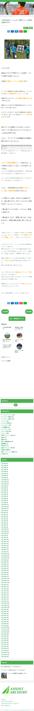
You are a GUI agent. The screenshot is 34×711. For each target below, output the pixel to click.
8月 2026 (3, 463)
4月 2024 (3, 521)
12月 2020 (4, 603)
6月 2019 (3, 640)
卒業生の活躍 (5, 449)
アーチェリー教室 (6, 419)
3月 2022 (3, 572)
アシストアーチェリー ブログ (10, 7)
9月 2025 (3, 486)
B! (16, 31)
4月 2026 (3, 471)
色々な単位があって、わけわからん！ (11, 666)
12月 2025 (4, 479)
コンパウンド (5, 425)
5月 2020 (3, 617)
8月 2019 (3, 636)
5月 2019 (3, 642)
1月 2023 (3, 551)
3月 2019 (3, 646)
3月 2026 (3, 473)
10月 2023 (4, 533)
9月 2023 (3, 535)
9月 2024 (3, 510)
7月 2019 (3, 638)
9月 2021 (3, 584)
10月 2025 (4, 484)
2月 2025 (3, 500)
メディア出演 (5, 431)
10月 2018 (4, 656)
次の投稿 (5, 311)
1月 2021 (3, 601)
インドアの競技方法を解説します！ (17, 673)
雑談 (2, 439)
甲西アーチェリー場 (6, 435)
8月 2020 (3, 611)
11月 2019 (4, 630)
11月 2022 (4, 556)
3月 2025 (3, 498)
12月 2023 (4, 529)
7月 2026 (3, 465)
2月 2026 (3, 475)
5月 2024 (3, 519)
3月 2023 (3, 547)
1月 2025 (3, 502)
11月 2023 (4, 531)
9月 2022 (3, 560)
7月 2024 (3, 514)
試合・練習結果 (28, 27)
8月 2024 (3, 512)
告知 (2, 437)
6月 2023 (3, 541)
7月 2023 (3, 539)
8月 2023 (3, 537)
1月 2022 (3, 576)
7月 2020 (3, 613)
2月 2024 (3, 525)
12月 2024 (4, 504)
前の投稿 (28, 311)
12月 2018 (4, 652)
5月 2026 (3, 469)
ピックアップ (5, 429)
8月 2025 (3, 488)
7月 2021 (3, 588)
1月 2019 (3, 650)
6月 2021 (3, 590)
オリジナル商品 (5, 423)
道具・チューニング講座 (8, 452)
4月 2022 (3, 570)
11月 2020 (4, 605)
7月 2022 (3, 564)
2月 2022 (3, 574)
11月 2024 (4, 506)
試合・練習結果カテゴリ (17, 318)
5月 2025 (3, 494)
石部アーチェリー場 (6, 447)
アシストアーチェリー (7, 701)
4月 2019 (3, 644)
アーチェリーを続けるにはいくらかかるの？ (13, 670)
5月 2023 (3, 543)
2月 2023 (3, 549)
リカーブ (3, 433)
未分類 (3, 454)
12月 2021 (4, 578)
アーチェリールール (6, 415)
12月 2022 (4, 553)
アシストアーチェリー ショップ (10, 703)
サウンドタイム (5, 705)
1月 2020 (3, 625)
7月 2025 (3, 490)
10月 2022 (4, 558)
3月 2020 (3, 621)
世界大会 (3, 445)
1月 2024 (3, 527)
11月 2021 (4, 580)
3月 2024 (3, 523)
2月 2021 (3, 599)
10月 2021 (4, 582)
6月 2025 (3, 492)
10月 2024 (4, 508)
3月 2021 (3, 597)
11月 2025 (4, 482)
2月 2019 (3, 648)
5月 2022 (3, 568)
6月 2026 (3, 467)
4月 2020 (3, 619)
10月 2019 (4, 632)
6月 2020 (3, 615)
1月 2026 (3, 477)
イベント (3, 421)
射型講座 (3, 443)
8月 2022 (3, 562)
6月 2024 (3, 516)
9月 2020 (3, 609)
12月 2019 (4, 627)
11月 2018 (4, 654)
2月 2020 (3, 623)
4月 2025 (3, 496)
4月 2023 (3, 545)
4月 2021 (3, 595)
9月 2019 (3, 634)
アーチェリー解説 (6, 417)
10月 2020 (4, 607)
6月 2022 (3, 566)
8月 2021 (3, 586)
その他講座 (4, 427)
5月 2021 (3, 593)
